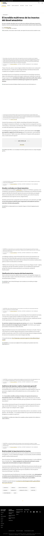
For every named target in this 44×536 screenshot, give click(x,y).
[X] (28, 512)
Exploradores (11, 520)
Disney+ (41, 0)
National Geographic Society (12, 518)
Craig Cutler (13, 119)
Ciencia (8, 5)
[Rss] (40, 512)
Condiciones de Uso (12, 530)
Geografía (13, 490)
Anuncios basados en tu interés (29, 530)
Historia (22, 5)
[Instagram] (31, 512)
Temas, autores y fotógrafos (11, 513)
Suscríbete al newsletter (7, 0)
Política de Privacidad (19, 530)
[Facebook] (25, 512)
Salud (26, 5)
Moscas (13, 487)
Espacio (2, 525)
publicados (19, 189)
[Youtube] (37, 512)
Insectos (33, 490)
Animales (4, 5)
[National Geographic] (1, 3)
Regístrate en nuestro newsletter (19, 512)
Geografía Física (23, 490)
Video (2, 527)
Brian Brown (13, 64)
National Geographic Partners (12, 515)
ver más (22, 144)
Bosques (5, 490)
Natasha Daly (7, 27)
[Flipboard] (34, 512)
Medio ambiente (3, 516)
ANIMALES (33, 487)
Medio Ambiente (15, 5)
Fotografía (2, 523)
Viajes (30, 5)
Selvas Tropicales (23, 487)
